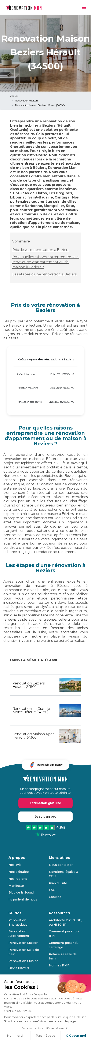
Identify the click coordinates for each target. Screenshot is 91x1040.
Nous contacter (61, 865)
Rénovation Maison (23, 943)
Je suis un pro (45, 816)
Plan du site (58, 883)
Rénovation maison (26, 100)
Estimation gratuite (45, 803)
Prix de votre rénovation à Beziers (40, 250)
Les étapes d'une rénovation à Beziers (44, 274)
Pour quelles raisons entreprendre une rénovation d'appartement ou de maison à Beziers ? (45, 262)
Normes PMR (59, 965)
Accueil (14, 95)
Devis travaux (18, 968)
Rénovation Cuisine (23, 961)
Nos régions (17, 879)
